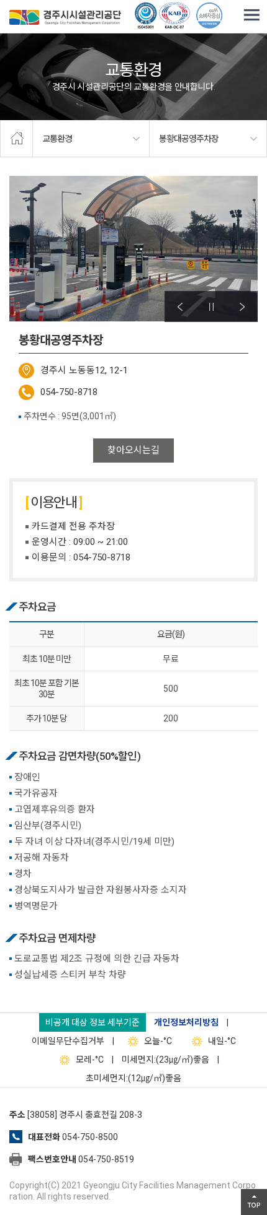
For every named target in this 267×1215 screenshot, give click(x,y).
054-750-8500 (90, 1137)
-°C (158, 1041)
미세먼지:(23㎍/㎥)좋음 (165, 1060)
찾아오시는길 (133, 450)
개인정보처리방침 (186, 1022)
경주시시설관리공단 (65, 18)
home (16, 138)
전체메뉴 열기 (251, 15)
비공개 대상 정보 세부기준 (92, 1022)
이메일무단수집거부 (68, 1041)
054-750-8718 (68, 392)
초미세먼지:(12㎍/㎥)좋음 (133, 1078)
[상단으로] (254, 1202)
